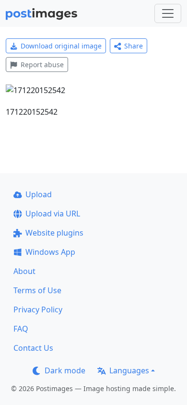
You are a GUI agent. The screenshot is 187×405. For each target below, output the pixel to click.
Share (133, 45)
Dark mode (65, 370)
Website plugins (54, 232)
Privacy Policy (37, 309)
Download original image (61, 45)
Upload (38, 194)
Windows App (50, 252)
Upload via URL (52, 213)
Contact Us (33, 348)
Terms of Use (37, 290)
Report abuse (42, 64)
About (24, 271)
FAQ (20, 328)
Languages (129, 370)
